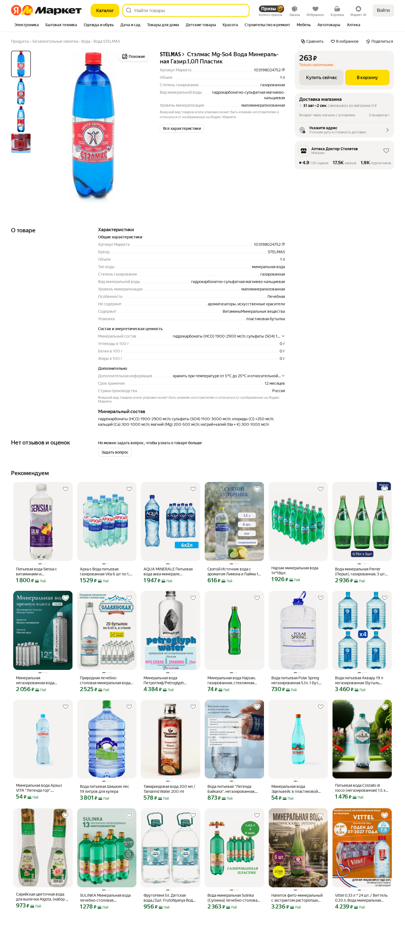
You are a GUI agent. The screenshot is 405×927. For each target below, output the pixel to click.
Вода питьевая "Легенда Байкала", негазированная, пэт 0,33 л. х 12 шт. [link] (231, 789)
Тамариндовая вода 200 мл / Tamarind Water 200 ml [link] (169, 789)
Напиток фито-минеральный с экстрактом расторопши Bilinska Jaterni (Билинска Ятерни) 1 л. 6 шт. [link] (297, 898)
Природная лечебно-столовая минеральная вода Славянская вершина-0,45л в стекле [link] (106, 680)
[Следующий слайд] (141, 126)
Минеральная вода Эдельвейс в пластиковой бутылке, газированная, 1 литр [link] (294, 789)
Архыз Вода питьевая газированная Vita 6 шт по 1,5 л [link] (106, 571)
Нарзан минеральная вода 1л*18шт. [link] (294, 570)
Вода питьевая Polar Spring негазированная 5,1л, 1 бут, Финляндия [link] (295, 680)
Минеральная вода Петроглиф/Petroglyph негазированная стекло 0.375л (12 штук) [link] (165, 680)
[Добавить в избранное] (65, 489)
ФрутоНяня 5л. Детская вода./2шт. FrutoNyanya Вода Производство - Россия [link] (169, 898)
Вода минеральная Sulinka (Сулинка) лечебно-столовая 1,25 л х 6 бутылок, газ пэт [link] (233, 898)
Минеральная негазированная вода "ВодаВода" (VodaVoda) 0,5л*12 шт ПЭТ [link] (37, 680)
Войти (383, 10)
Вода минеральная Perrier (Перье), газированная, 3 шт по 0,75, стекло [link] (360, 571)
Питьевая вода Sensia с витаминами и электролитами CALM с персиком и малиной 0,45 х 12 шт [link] (42, 571)
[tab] (26, 25)
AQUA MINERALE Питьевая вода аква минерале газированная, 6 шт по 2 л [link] (168, 571)
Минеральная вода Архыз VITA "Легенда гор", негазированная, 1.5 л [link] (39, 788)
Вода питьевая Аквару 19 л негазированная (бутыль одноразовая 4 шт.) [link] (359, 680)
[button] (182, 128)
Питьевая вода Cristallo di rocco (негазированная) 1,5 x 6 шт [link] (362, 788)
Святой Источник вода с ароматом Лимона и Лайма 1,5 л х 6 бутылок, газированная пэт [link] (234, 571)
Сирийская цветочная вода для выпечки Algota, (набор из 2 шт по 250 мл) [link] (43, 897)
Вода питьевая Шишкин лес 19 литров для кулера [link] (104, 789)
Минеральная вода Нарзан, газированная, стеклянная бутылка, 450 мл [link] (231, 680)
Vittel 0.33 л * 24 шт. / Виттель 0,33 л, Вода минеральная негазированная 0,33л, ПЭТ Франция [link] (361, 898)
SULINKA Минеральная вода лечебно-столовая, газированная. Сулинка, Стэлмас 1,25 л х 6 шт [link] (105, 898)
